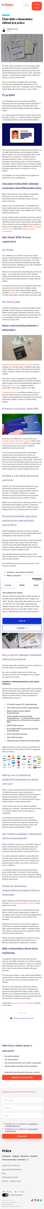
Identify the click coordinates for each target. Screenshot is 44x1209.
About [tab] (36, 585)
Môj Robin (7, 1192)
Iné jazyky (19, 1192)
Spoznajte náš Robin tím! (11, 1169)
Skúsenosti (11, 1166)
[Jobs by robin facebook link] (38, 1200)
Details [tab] (22, 585)
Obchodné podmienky (8, 1204)
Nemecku (25, 1156)
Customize (21, 628)
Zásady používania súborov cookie (11, 1206)
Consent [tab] (8, 585)
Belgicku (15, 1156)
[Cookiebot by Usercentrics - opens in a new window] (32, 579)
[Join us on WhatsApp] (40, 1201)
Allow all (22, 621)
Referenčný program (10, 1177)
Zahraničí (33, 1156)
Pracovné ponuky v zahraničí (15, 1160)
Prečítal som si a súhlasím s (21, 1130)
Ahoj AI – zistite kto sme (11, 1181)
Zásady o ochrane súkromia (9, 1202)
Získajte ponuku (36, 6)
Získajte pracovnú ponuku (22, 1077)
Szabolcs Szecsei (12, 29)
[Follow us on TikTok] (32, 1201)
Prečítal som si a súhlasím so (21, 1125)
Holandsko (6, 1156)
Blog (4, 1173)
